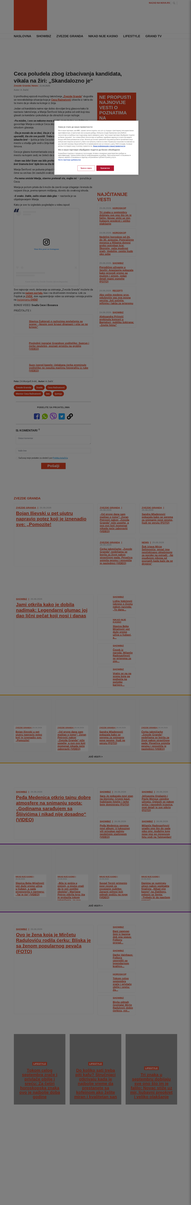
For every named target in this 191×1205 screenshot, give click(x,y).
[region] (96, 147)
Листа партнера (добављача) (69, 160)
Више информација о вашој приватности (109, 146)
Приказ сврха (86, 168)
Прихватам (105, 168)
